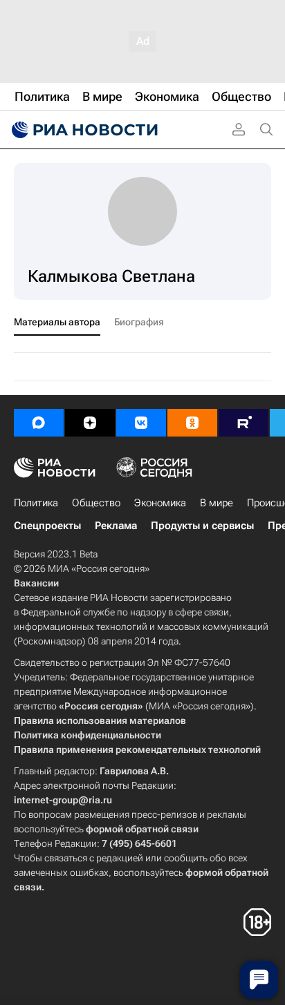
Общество (96, 503)
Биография (139, 321)
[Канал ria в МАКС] (39, 423)
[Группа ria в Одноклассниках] (192, 423)
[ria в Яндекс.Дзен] (90, 423)
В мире (216, 503)
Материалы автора (57, 321)
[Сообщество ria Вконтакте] (141, 423)
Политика (36, 503)
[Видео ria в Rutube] (243, 423)
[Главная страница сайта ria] (83, 130)
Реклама (116, 525)
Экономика (160, 503)
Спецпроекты (47, 525)
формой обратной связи (142, 828)
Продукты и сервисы (202, 525)
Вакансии (36, 582)
